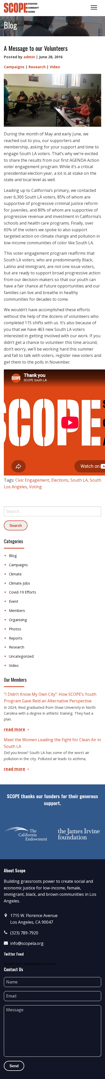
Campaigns (14, 66)
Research (37, 66)
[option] (26, 833)
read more (14, 729)
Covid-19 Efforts (22, 592)
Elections (59, 480)
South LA (79, 480)
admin (29, 56)
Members (17, 610)
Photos (15, 628)
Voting (35, 487)
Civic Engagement (32, 480)
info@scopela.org (27, 943)
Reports (15, 638)
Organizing (18, 619)
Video (55, 66)
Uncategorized (21, 656)
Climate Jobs (19, 583)
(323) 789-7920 (24, 933)
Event (13, 601)
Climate (15, 574)
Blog (13, 555)
